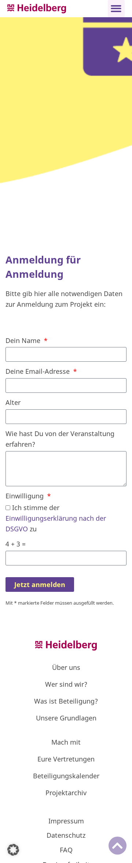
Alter (13, 402)
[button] (116, 8)
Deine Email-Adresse (39, 371)
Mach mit (66, 742)
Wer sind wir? (66, 684)
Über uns (66, 667)
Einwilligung (25, 495)
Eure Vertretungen (66, 759)
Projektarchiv (66, 792)
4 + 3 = (16, 543)
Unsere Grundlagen (66, 717)
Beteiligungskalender (66, 775)
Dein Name (24, 340)
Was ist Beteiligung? (66, 701)
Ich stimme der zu (56, 518)
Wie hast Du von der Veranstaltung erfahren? (60, 439)
